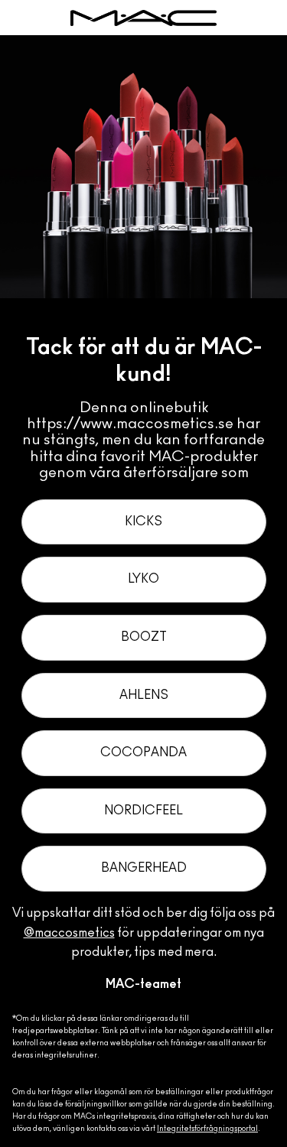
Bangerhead (144, 868)
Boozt (144, 637)
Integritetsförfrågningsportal (207, 1128)
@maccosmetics (69, 933)
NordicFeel (143, 810)
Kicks (143, 521)
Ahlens (143, 695)
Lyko (143, 579)
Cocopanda (143, 752)
